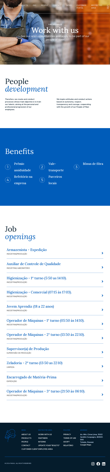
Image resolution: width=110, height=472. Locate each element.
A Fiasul (10, 6)
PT (108, 5)
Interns (42, 442)
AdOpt (66, 442)
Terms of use (69, 438)
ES (108, 8)
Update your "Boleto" (49, 445)
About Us (26, 434)
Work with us (45, 434)
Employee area (45, 449)
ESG (34, 5)
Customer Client (29, 449)
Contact (57, 5)
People (44, 5)
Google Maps (85, 445)
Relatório (68, 445)
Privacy (67, 434)
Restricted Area (96, 6)
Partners (43, 438)
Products (23, 5)
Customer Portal (81, 6)
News (69, 5)
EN (108, 7)
